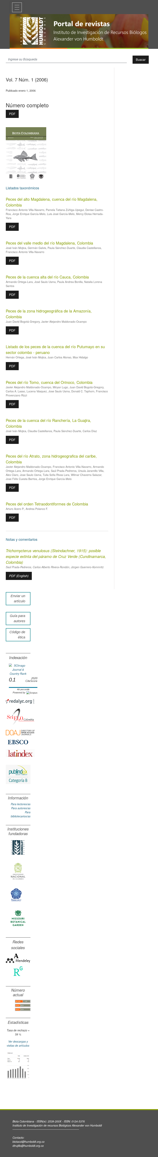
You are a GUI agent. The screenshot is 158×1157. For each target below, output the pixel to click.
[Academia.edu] (16, 955)
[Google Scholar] (18, 1065)
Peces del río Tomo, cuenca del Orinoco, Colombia (49, 382)
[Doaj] (20, 732)
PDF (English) (19, 576)
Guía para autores (17, 618)
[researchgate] (18, 971)
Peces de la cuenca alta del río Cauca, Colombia (47, 277)
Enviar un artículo (18, 598)
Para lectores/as (20, 804)
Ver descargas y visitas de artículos (18, 1043)
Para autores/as (20, 808)
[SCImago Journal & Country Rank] (18, 669)
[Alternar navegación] (17, 7)
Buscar (140, 59)
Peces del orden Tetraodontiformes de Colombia (47, 504)
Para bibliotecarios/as (20, 814)
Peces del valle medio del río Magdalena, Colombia (49, 243)
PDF (12, 114)
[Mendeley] (18, 960)
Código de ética (17, 634)
